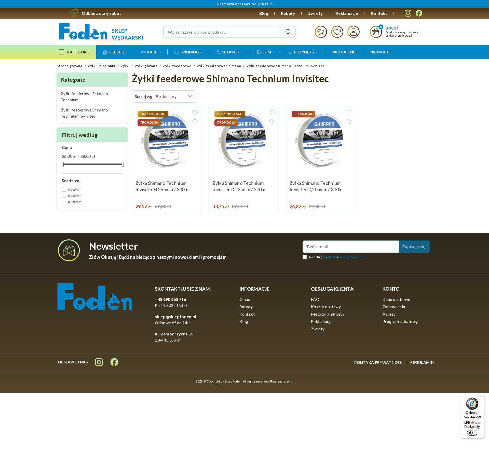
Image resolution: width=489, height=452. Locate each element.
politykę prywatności (352, 257)
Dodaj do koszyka (344, 203)
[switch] (472, 433)
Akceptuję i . (337, 257)
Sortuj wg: (144, 96)
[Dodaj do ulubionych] (195, 112)
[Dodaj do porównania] (195, 121)
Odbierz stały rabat (101, 13)
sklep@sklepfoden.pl (175, 316)
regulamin (330, 257)
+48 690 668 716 (170, 299)
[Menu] (481, 398)
